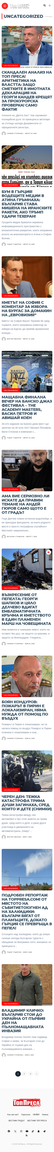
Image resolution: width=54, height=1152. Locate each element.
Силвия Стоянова (15, 133)
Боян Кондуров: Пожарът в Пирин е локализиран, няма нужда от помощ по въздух (25, 710)
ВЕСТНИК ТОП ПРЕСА (37, 1121)
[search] (44, 5)
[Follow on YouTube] (27, 1131)
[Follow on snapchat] (38, 1131)
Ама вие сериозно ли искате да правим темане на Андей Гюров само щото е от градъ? (25, 504)
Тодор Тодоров (14, 244)
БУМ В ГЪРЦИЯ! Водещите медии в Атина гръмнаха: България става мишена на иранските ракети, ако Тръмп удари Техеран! (27, 204)
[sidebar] (49, 6)
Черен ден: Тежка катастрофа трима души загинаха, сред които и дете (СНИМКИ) (27, 802)
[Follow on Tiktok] (33, 1131)
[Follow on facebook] (9, 1131)
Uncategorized (11, 66)
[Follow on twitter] (15, 1131)
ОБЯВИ (36, 1115)
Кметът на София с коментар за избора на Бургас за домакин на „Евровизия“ (27, 308)
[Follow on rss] (27, 1135)
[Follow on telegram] (44, 1131)
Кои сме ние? (13, 1115)
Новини (45, 1115)
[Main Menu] (5, 6)
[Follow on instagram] (21, 1131)
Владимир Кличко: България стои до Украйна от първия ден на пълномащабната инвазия (23, 1020)
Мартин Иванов (14, 339)
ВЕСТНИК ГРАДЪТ (17, 1121)
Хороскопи (25, 1115)
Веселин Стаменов (15, 537)
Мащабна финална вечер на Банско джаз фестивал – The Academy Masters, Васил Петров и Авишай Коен (27, 407)
